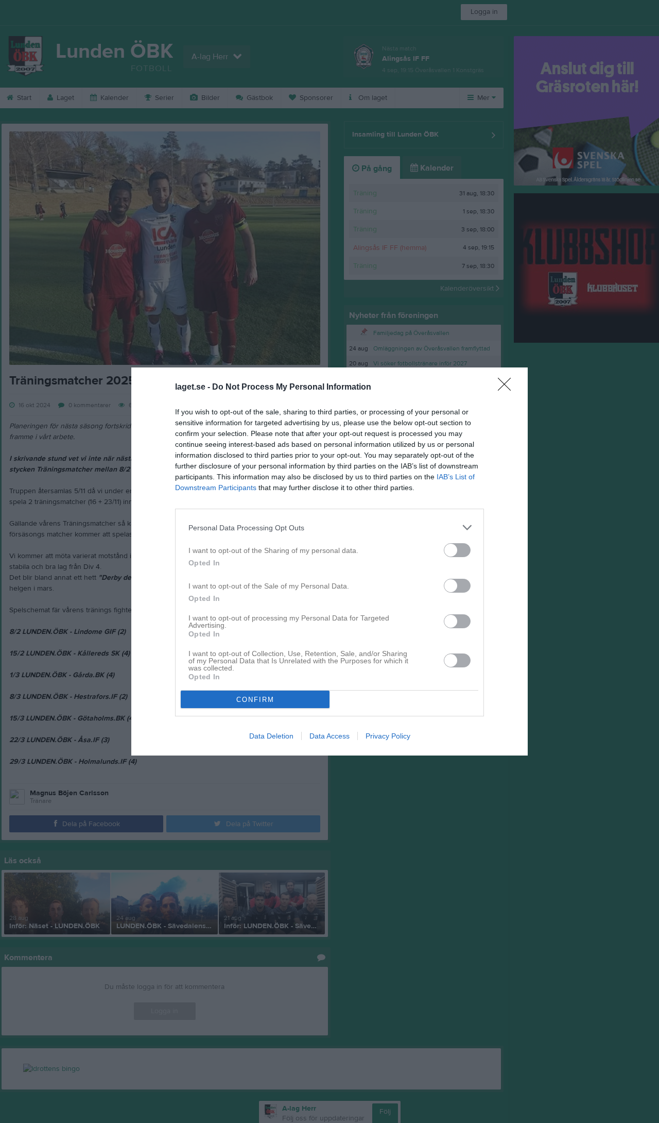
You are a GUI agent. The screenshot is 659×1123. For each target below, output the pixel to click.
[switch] (457, 550)
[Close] (507, 387)
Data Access (329, 736)
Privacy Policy (388, 736)
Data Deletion (271, 736)
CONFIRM (255, 699)
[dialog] (329, 561)
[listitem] (329, 527)
